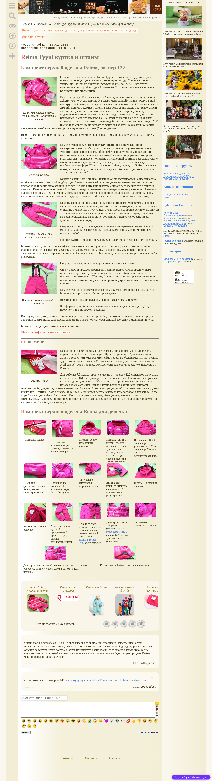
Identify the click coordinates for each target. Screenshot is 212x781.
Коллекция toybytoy (173, 215)
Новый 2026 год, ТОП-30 (176, 173)
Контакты (66, 758)
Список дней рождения (175, 226)
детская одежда (75, 30)
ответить (29, 664)
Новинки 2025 (170, 213)
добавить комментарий (148, 732)
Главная (27, 24)
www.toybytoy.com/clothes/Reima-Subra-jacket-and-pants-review (105, 680)
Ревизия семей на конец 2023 (179, 220)
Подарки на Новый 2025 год (178, 176)
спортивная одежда (124, 30)
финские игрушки (33, 36)
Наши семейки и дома (175, 223)
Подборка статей (172, 241)
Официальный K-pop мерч (177, 259)
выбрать (25, 732)
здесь (166, 236)
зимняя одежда (53, 30)
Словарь (91, 758)
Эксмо (166, 197)
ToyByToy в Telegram (187, 777)
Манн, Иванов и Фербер (176, 194)
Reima (26, 30)
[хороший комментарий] (153, 640)
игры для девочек (99, 30)
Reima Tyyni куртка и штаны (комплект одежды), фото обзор (93, 24)
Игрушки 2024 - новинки (176, 179)
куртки (36, 30)
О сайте (115, 758)
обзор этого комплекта (115, 530)
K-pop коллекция (172, 261)
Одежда (42, 24)
